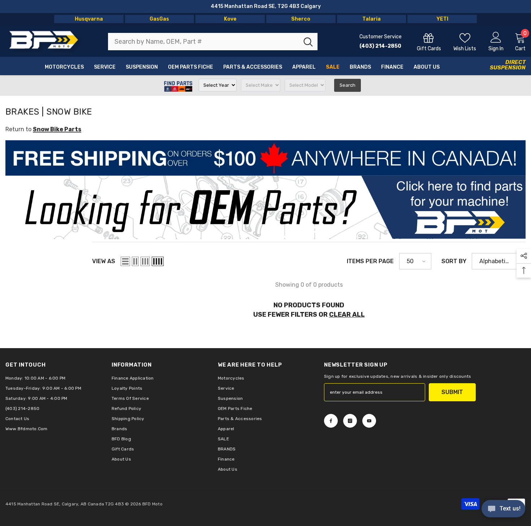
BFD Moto (152, 503)
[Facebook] (331, 421)
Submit (452, 392)
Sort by (453, 261)
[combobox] (203, 41)
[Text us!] (503, 509)
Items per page (370, 261)
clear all (347, 314)
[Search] (213, 41)
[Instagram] (350, 421)
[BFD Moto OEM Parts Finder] (265, 207)
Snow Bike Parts (57, 129)
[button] (125, 261)
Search (347, 85)
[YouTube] (369, 421)
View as (103, 261)
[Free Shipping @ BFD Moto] (265, 158)
